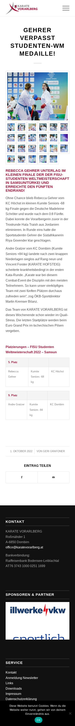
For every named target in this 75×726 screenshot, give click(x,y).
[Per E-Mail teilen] (53, 477)
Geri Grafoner (54, 451)
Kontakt (11, 672)
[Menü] (63, 8)
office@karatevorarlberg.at (24, 547)
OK (38, 720)
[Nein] (70, 713)
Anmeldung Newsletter (22, 678)
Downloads (14, 688)
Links (9, 683)
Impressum (13, 693)
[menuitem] (63, 8)
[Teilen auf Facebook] (21, 477)
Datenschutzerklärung (21, 699)
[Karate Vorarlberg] (31, 8)
